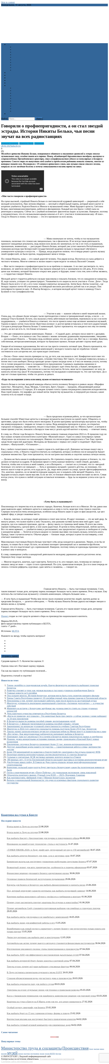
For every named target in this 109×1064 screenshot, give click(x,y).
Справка (11, 85)
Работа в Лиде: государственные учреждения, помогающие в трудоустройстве (50, 106)
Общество (17, 54)
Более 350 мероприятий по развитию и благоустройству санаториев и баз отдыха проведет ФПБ (53, 752)
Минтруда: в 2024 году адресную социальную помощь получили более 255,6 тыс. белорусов (52, 729)
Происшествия (19, 57)
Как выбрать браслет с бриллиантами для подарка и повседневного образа (43, 838)
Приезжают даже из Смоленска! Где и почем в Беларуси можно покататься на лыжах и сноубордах (55, 736)
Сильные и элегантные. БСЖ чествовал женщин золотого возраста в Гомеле (44, 757)
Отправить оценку (10, 656)
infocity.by (16, 146)
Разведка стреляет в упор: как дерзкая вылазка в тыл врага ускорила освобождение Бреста (50, 690)
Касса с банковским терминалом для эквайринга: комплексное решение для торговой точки (51, 996)
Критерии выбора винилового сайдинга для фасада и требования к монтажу (44, 896)
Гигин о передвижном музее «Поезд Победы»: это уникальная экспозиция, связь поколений (51, 772)
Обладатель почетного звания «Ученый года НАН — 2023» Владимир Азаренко (46, 775)
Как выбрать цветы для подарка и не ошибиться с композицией (38, 917)
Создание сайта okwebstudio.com (17, 1061)
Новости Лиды (26, 143)
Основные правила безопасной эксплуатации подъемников (36, 879)
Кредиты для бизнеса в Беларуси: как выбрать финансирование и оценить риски (46, 885)
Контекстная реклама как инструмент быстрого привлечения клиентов (41, 1019)
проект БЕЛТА (50, 1053)
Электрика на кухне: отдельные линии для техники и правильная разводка (43, 990)
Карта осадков (14, 80)
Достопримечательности (24, 108)
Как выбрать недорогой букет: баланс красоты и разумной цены (38, 961)
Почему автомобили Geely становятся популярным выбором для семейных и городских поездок (53, 908)
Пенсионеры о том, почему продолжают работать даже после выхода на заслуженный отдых (52, 701)
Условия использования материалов (57, 1059)
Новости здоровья (10, 143)
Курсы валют (13, 83)
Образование (18, 52)
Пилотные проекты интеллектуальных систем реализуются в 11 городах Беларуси (47, 754)
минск (102, 1049)
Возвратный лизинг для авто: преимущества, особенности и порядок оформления (46, 867)
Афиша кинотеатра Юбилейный (22, 72)
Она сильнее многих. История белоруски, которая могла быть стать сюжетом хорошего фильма (53, 695)
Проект (5, 616)
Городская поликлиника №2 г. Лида (29, 95)
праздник (27, 1053)
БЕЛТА (15, 631)
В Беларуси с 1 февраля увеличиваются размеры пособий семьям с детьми (43, 724)
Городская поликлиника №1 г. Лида (29, 93)
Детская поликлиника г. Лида (26, 101)
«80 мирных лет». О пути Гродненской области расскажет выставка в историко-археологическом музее (57, 759)
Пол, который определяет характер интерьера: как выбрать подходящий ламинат (46, 891)
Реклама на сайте (15, 113)
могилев (4, 1053)
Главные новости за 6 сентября (22, 693)
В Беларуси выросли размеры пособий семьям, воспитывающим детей (41, 721)
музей (12, 1052)
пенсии (20, 1053)
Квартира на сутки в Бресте (19, 814)
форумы (58, 1053)
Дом (14, 62)
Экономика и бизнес (22, 67)
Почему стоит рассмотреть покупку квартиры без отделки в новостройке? (43, 902)
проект (42, 1053)
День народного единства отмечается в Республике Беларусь (36, 713)
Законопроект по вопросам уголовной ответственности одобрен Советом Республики (48, 726)
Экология (17, 65)
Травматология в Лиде (23, 88)
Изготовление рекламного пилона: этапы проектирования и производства (43, 949)
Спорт (15, 60)
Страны (16, 111)
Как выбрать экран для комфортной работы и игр (31, 923)
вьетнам (96, 1049)
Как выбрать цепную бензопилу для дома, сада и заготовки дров (38, 856)
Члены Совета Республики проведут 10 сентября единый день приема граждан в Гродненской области (57, 698)
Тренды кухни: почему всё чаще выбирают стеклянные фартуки (38, 966)
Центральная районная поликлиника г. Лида (34, 98)
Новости (11, 44)
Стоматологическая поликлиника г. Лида (32, 103)
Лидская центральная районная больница (32, 90)
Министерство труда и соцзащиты (31, 1048)
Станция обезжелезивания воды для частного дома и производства (39, 978)
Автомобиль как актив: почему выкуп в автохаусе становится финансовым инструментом (51, 943)
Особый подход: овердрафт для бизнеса (26, 1007)
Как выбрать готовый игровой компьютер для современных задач (39, 1025)
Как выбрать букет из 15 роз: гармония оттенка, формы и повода (38, 1013)
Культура (16, 49)
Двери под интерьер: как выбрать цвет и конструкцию (33, 937)
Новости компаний (21, 70)
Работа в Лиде (14, 75)
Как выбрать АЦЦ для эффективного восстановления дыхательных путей (43, 955)
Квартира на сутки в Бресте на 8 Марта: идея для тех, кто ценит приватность (44, 1001)
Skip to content (8, 2)
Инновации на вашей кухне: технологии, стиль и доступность (37, 844)
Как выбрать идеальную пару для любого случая (30, 984)
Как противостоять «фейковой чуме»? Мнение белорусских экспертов (41, 777)
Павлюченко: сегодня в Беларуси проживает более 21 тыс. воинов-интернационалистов (49, 744)
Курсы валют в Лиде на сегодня (22, 826)
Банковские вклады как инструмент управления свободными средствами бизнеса (46, 861)
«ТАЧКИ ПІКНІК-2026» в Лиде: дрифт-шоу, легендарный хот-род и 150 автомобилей (48, 850)
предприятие (34, 1053)
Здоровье (16, 47)
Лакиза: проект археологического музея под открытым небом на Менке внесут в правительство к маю (56, 731)
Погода (10, 78)
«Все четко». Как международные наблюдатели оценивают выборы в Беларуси (45, 734)
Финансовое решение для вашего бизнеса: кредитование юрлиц (38, 873)
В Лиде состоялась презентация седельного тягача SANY (34, 972)
